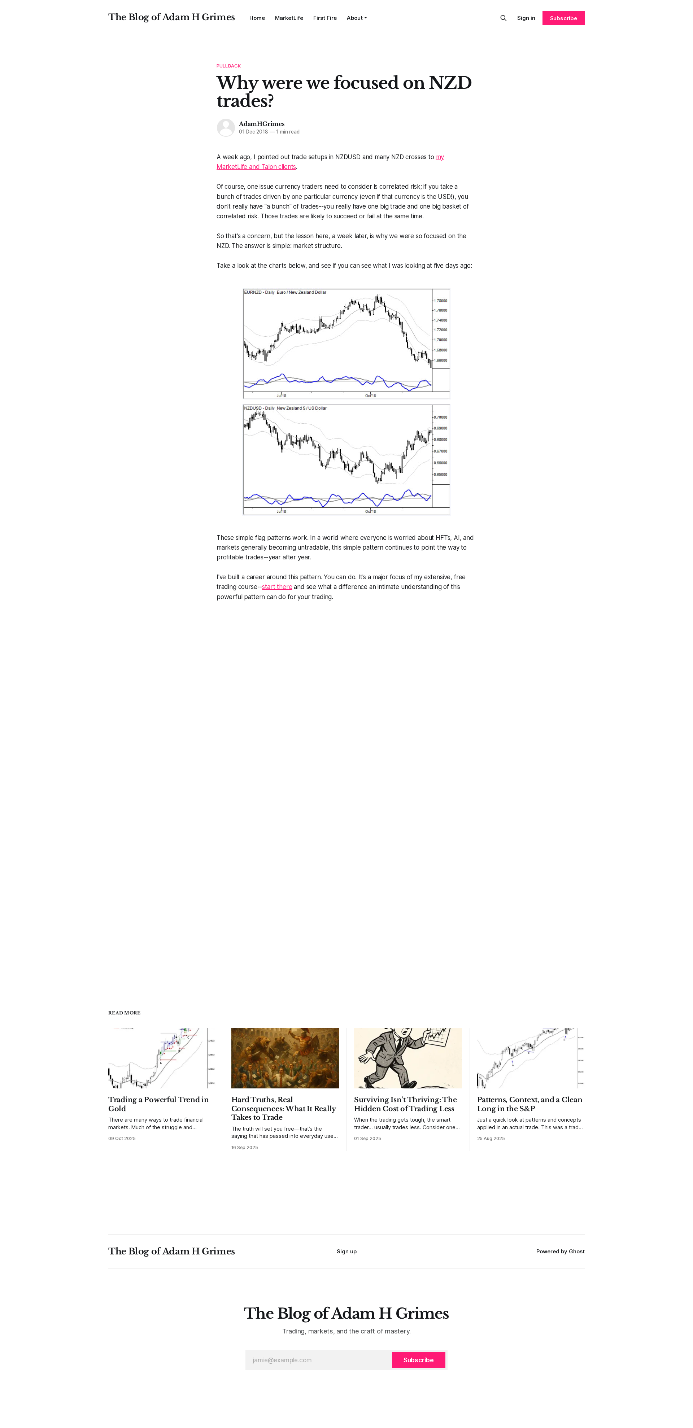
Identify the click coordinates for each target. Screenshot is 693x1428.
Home (257, 17)
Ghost (577, 1251)
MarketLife (289, 17)
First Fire (325, 17)
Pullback (229, 66)
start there (277, 586)
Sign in (526, 17)
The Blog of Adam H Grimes (171, 17)
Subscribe (563, 18)
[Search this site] (503, 18)
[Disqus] (346, 692)
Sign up (347, 1251)
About (355, 17)
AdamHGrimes (261, 123)
